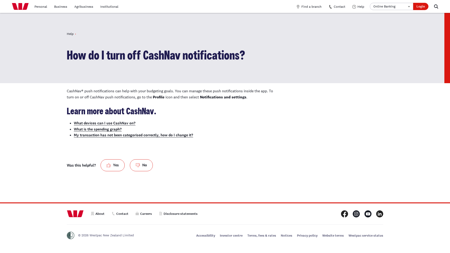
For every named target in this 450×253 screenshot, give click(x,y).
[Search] (436, 6)
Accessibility (205, 235)
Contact (339, 6)
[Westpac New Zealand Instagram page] (356, 213)
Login (420, 6)
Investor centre (231, 235)
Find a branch (311, 6)
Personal (40, 6)
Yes (116, 165)
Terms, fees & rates (261, 235)
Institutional (109, 6)
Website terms (333, 235)
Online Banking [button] (384, 6)
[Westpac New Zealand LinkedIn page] (379, 213)
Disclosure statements (181, 214)
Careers (146, 214)
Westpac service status (366, 235)
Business (60, 6)
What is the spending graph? (98, 129)
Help (360, 6)
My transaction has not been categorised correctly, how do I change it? (133, 135)
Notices (286, 235)
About (100, 214)
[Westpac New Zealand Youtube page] (367, 213)
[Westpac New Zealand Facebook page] (344, 213)
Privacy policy (307, 235)
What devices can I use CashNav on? (104, 123)
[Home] (20, 6)
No (144, 165)
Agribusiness (83, 6)
